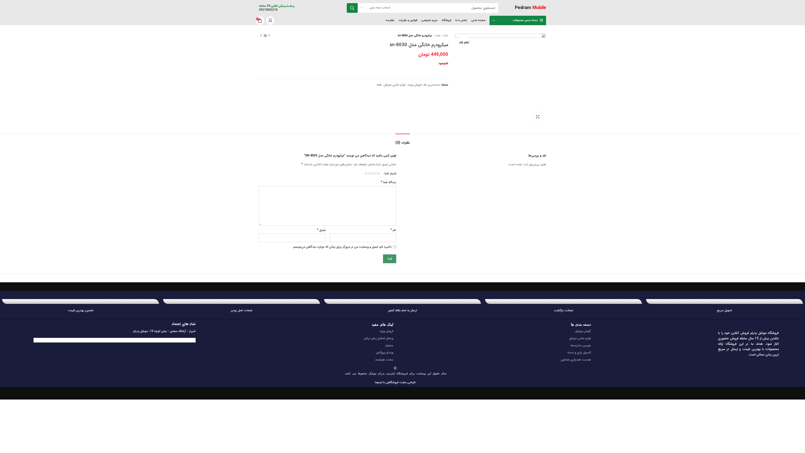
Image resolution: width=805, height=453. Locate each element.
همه (437, 36)
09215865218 (268, 10)
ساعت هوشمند (384, 359)
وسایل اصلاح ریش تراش (378, 338)
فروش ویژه (415, 85)
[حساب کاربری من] (270, 20)
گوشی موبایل (583, 331)
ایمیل (321, 230)
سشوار (389, 345)
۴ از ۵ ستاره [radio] (369, 173)
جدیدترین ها (432, 85)
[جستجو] (352, 8)
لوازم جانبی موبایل (395, 85)
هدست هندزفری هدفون (576, 359)
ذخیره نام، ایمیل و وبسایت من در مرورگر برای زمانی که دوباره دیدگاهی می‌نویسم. (342, 247)
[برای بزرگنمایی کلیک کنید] (537, 117)
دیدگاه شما (388, 182)
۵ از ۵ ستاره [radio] (366, 173)
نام (393, 230)
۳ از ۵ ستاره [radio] (372, 173)
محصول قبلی (269, 36)
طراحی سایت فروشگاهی (400, 382)
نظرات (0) (402, 142)
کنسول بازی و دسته (579, 352)
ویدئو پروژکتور (384, 352)
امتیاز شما (390, 173)
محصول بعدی (261, 36)
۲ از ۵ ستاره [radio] (375, 173)
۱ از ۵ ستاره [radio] (378, 173)
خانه (445, 36)
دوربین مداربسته (580, 345)
